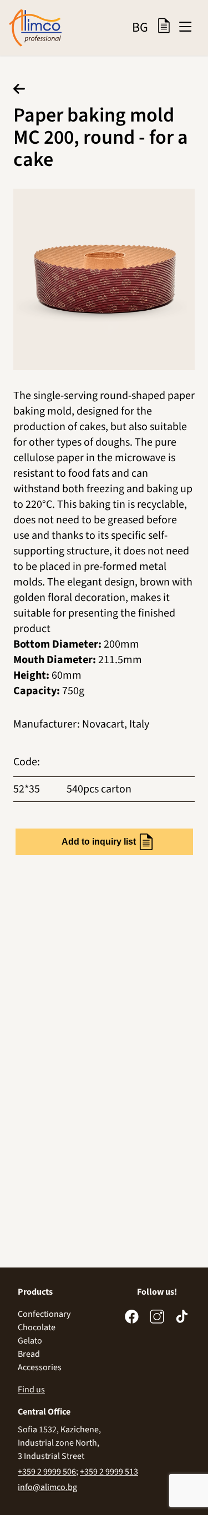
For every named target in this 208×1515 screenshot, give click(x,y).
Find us (31, 1389)
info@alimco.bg (47, 1487)
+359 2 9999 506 (47, 1472)
